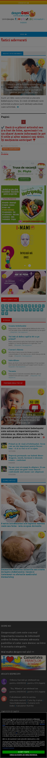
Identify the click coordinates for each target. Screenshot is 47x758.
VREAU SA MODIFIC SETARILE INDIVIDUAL (23, 755)
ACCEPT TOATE (23, 752)
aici (16, 732)
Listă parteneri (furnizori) (8, 748)
